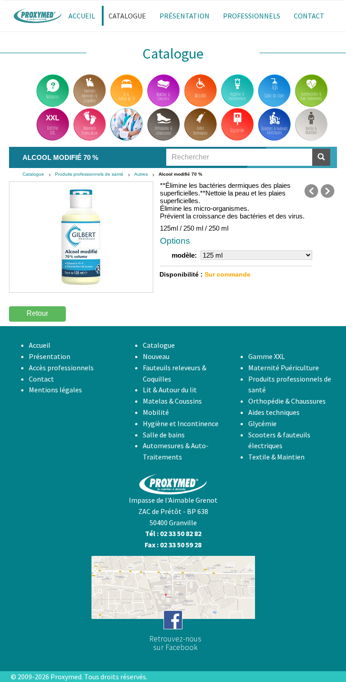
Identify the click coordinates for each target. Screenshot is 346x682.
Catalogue (33, 174)
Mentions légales (55, 389)
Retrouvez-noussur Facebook (175, 643)
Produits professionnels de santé (89, 174)
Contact (41, 378)
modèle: (184, 255)
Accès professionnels (61, 367)
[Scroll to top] (317, 653)
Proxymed (66, 676)
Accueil (39, 345)
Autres (141, 174)
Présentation (49, 356)
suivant (327, 191)
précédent (311, 191)
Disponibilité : (181, 274)
